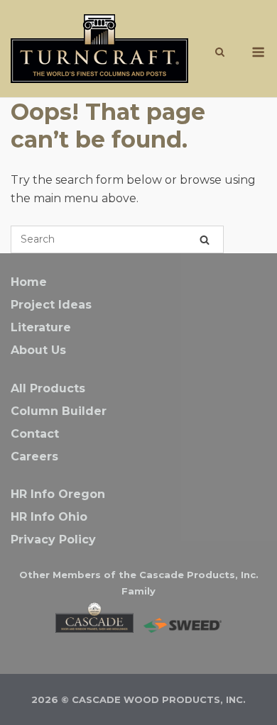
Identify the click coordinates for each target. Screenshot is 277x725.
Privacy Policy (53, 539)
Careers (34, 456)
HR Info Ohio (49, 517)
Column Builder (59, 411)
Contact (35, 434)
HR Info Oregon (58, 494)
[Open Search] (220, 53)
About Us (38, 350)
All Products (48, 388)
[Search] (204, 239)
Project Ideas (51, 304)
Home (29, 282)
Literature (41, 327)
